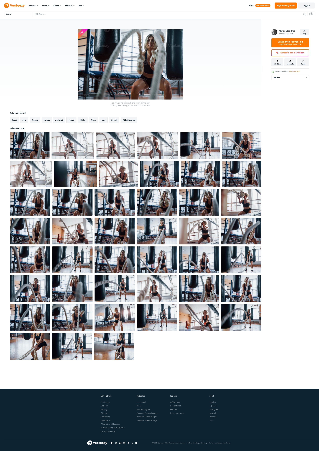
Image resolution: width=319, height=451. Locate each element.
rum (104, 120)
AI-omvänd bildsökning (110, 424)
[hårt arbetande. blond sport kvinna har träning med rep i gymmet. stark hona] (115, 202)
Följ (304, 34)
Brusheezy (105, 402)
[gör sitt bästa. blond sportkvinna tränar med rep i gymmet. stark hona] (241, 231)
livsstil (114, 120)
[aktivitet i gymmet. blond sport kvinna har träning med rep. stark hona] (30, 317)
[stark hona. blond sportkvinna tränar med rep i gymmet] (30, 231)
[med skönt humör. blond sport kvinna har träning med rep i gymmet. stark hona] (199, 259)
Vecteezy (104, 406)
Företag (104, 413)
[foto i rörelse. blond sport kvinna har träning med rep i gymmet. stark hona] (199, 202)
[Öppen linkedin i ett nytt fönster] (120, 443)
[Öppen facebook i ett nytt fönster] (112, 443)
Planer (251, 5)
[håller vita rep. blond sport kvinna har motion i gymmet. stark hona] (30, 346)
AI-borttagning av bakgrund (113, 427)
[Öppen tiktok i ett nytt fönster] (128, 443)
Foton (44, 5)
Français (212, 416)
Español (212, 406)
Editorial (68, 5)
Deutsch (212, 413)
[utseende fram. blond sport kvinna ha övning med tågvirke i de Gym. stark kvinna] (241, 145)
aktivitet (59, 120)
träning (35, 120)
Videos (56, 5)
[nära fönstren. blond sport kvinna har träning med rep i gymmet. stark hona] (241, 202)
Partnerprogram (143, 409)
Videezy (104, 409)
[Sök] (304, 14)
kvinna (47, 120)
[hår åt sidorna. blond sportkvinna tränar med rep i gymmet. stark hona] (72, 202)
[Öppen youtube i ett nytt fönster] (136, 443)
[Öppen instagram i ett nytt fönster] (116, 443)
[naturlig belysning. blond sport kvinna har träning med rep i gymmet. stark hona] (115, 317)
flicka (93, 120)
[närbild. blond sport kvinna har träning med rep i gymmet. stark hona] (157, 202)
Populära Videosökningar (147, 420)
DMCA (139, 406)
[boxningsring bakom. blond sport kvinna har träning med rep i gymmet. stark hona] (30, 145)
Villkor (190, 443)
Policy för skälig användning (219, 443)
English (212, 402)
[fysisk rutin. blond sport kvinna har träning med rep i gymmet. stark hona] (114, 346)
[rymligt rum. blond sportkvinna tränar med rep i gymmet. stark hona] (241, 317)
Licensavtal (141, 402)
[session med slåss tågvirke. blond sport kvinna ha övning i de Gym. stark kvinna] (159, 174)
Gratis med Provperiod (290, 42)
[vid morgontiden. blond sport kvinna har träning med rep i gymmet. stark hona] (72, 317)
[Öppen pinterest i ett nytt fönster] (124, 443)
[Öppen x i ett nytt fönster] (132, 443)
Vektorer (32, 5)
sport (14, 120)
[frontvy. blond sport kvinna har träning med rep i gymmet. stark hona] (241, 259)
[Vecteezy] (14, 5)
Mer (80, 5)
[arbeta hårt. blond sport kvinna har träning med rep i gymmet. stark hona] (72, 346)
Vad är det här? (294, 72)
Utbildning (105, 416)
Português (213, 409)
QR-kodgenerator (108, 431)
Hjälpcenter (175, 402)
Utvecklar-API (106, 420)
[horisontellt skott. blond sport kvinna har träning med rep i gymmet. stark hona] (30, 288)
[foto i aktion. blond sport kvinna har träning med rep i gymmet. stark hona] (199, 317)
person (71, 120)
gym (24, 120)
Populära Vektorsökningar (147, 413)
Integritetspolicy (201, 443)
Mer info (277, 78)
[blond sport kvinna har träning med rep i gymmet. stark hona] (72, 259)
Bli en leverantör (177, 413)
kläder (82, 120)
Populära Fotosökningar (147, 416)
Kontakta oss (175, 406)
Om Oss (173, 409)
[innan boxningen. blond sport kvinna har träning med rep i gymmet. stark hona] (157, 145)
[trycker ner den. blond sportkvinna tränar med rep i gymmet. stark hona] (115, 259)
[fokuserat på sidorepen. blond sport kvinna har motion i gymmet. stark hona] (157, 288)
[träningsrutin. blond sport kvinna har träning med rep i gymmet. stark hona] (241, 288)
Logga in (306, 5)
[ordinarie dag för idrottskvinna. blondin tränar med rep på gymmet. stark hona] (199, 231)
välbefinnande (129, 120)
